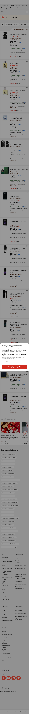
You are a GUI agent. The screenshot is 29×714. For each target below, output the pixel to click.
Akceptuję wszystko (14, 367)
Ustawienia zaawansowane (14, 362)
